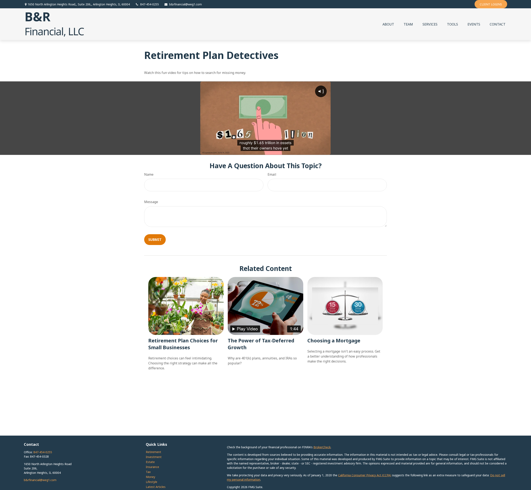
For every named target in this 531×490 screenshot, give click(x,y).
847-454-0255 (149, 4)
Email (272, 174)
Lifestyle (151, 482)
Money (150, 477)
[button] (388, 24)
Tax (148, 472)
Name (148, 174)
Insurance (152, 467)
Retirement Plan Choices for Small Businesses (183, 344)
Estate (150, 462)
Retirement (153, 452)
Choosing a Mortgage (333, 340)
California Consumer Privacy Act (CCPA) (364, 475)
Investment (154, 457)
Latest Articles (156, 487)
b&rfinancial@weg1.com (185, 4)
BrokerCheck (322, 447)
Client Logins (491, 4)
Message (151, 202)
